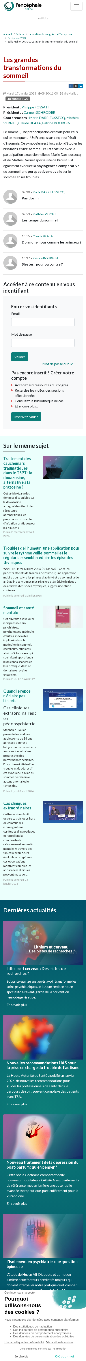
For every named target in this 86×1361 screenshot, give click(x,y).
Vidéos (20, 34)
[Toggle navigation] (76, 6)
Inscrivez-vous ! (26, 417)
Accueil (7, 34)
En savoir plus (17, 1004)
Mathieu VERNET (45, 214)
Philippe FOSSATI (35, 107)
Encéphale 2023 (17, 38)
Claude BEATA (29, 123)
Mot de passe (21, 334)
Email (15, 313)
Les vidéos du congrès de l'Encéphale (50, 34)
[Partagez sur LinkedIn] (80, 86)
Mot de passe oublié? (58, 364)
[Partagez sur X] (75, 86)
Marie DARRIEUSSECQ (47, 117)
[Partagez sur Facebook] (71, 86)
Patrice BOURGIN (56, 123)
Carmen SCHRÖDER (39, 112)
